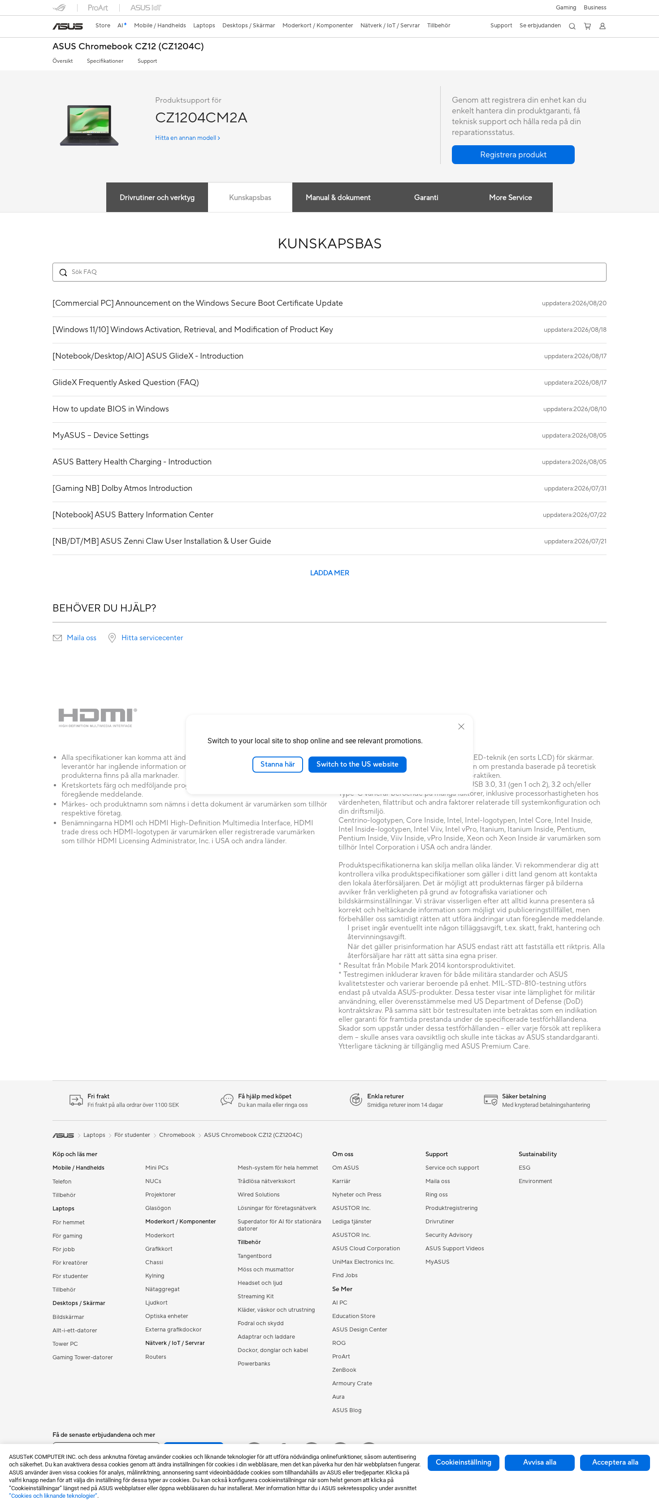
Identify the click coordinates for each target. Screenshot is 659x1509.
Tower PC (65, 1344)
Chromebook (177, 1135)
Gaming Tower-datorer (82, 1357)
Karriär (341, 1181)
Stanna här (277, 764)
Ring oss (436, 1194)
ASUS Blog (347, 1410)
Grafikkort (159, 1249)
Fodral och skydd (261, 1323)
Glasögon (158, 1208)
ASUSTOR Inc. (351, 1208)
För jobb (63, 1249)
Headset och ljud (260, 1283)
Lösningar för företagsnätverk (277, 1208)
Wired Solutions (259, 1194)
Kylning (155, 1275)
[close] (461, 726)
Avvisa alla (539, 1462)
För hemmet (68, 1222)
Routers (155, 1357)
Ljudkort (156, 1302)
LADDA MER (329, 573)
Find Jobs (345, 1275)
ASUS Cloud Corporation (366, 1248)
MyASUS (437, 1262)
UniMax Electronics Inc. (363, 1262)
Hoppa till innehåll (58, 27)
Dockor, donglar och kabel (273, 1350)
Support (147, 61)
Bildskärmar (68, 1317)
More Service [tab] (510, 197)
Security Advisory (449, 1235)
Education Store (353, 1316)
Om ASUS (345, 1167)
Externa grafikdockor (173, 1329)
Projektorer (160, 1194)
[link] (67, 26)
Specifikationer (105, 61)
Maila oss (81, 637)
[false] (513, 154)
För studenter (70, 1276)
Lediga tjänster (352, 1221)
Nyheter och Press (357, 1194)
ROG (339, 1343)
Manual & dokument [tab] (338, 197)
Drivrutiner (439, 1221)
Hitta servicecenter (152, 637)
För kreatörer (70, 1262)
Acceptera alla (615, 1462)
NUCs (153, 1181)
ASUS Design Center (359, 1329)
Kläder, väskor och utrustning (276, 1310)
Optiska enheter (166, 1316)
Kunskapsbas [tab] (250, 197)
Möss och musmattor (266, 1269)
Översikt (62, 61)
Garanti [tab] (426, 197)
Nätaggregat (162, 1289)
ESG (524, 1167)
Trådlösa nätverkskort (266, 1181)
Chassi (154, 1262)
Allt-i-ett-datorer (74, 1330)
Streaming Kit (256, 1296)
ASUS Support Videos (454, 1248)
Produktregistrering (451, 1208)
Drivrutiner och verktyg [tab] (157, 197)
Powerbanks (254, 1363)
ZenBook (344, 1370)
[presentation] (57, 638)
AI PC (339, 1302)
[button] (566, 7)
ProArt (341, 1356)
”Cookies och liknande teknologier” (53, 1495)
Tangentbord (255, 1256)
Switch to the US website (357, 764)
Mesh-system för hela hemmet (278, 1167)
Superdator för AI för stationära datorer (279, 1225)
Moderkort (159, 1235)
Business (595, 7)
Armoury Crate (352, 1383)
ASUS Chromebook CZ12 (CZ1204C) (128, 46)
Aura (338, 1397)
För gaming (67, 1236)
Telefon (61, 1181)
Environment (535, 1181)
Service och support (452, 1167)
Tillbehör (64, 1195)
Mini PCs (157, 1167)
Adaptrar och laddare (266, 1336)
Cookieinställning (463, 1462)
